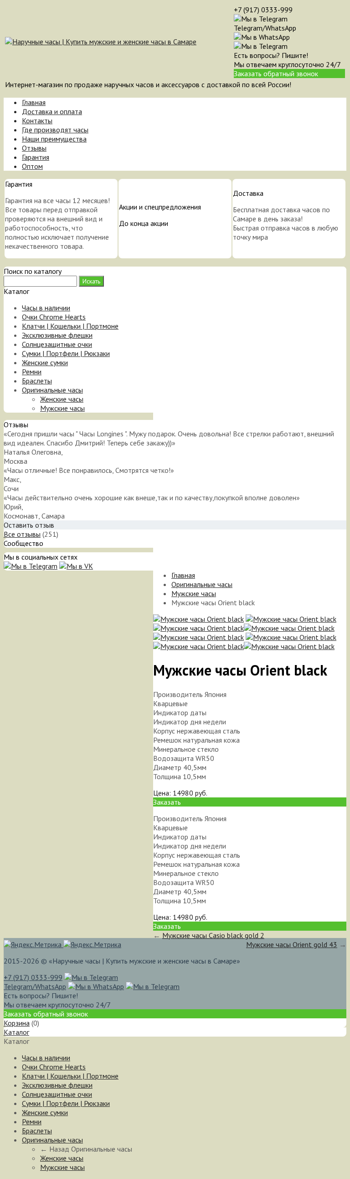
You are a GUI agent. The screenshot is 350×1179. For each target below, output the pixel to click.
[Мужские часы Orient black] (198, 619)
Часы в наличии (46, 307)
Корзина (17, 1022)
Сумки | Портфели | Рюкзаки (66, 353)
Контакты (37, 120)
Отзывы (34, 147)
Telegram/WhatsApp (265, 27)
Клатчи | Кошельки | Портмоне (70, 325)
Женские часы (61, 398)
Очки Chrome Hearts (54, 316)
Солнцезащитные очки (57, 344)
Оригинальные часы (52, 389)
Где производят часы (55, 129)
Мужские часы (62, 408)
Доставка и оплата (52, 111)
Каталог (16, 1032)
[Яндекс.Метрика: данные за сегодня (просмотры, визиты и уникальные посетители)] (92, 944)
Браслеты (37, 380)
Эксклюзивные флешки (57, 335)
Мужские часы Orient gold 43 (291, 944)
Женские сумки (45, 362)
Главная (34, 102)
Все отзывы (22, 534)
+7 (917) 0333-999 (263, 9)
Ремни (31, 371)
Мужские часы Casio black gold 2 (213, 935)
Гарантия (35, 157)
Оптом (32, 166)
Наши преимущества (54, 138)
